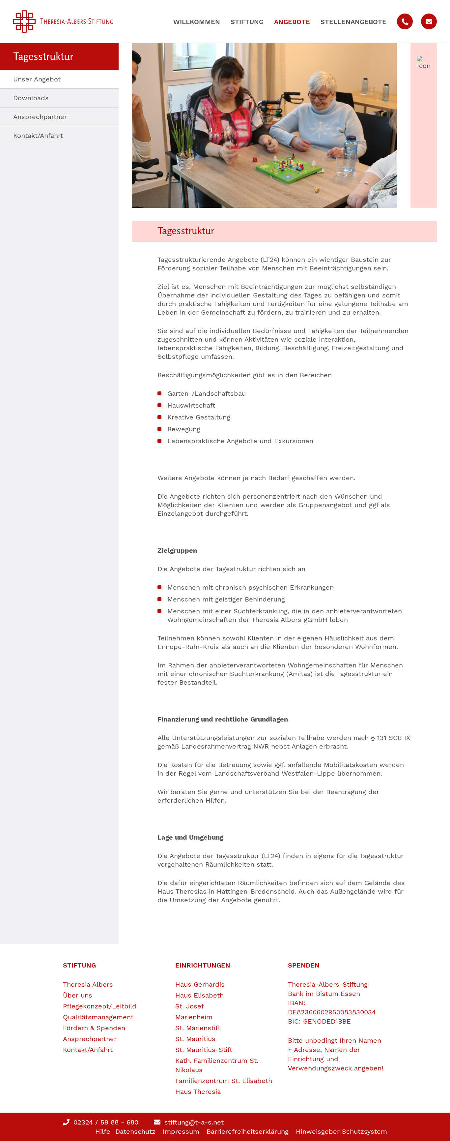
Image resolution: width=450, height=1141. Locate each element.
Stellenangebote (353, 22)
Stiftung (247, 22)
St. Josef (189, 1006)
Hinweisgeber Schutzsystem (341, 1131)
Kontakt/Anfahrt (38, 135)
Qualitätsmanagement (98, 1017)
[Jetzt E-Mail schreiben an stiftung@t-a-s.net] (429, 21)
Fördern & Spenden (94, 1028)
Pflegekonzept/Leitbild (99, 1006)
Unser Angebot (37, 79)
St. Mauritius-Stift (203, 1050)
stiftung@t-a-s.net (193, 1122)
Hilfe (102, 1131)
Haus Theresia (198, 1091)
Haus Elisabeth (199, 995)
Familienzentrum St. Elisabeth (223, 1081)
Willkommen (196, 22)
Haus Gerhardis (200, 984)
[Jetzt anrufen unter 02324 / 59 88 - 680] (405, 21)
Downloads (31, 98)
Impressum (181, 1131)
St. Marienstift (197, 1028)
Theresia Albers (88, 984)
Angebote (292, 22)
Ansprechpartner (40, 117)
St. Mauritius (195, 1039)
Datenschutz (135, 1131)
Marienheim (193, 1017)
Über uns (77, 995)
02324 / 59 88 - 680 (104, 1122)
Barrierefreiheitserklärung (248, 1131)
